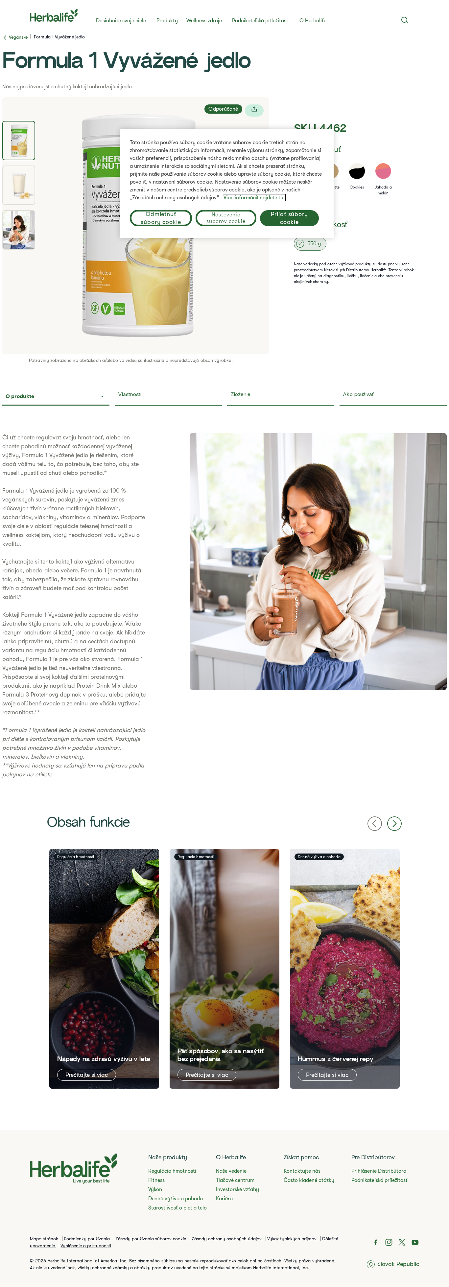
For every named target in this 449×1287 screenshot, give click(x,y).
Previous (375, 824)
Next (394, 824)
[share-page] (254, 110)
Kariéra (224, 1199)
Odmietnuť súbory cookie (161, 218)
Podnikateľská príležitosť (260, 21)
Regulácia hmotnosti (172, 1171)
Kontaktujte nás (302, 1171)
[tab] (18, 140)
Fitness (156, 1180)
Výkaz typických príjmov (292, 1238)
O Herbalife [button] (312, 21)
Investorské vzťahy (237, 1189)
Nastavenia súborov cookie (225, 218)
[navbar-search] (405, 20)
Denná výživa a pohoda (175, 1199)
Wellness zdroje (204, 21)
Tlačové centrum (235, 1180)
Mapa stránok (44, 1238)
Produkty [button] (167, 21)
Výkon (155, 1189)
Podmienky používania (87, 1238)
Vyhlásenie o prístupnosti (85, 1245)
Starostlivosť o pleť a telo (177, 1208)
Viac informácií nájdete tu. (254, 198)
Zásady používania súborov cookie (151, 1238)
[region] (227, 183)
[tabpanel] (224, 606)
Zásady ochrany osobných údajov (227, 1238)
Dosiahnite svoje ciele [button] (121, 21)
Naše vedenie (231, 1171)
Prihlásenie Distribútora (378, 1171)
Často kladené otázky (309, 1180)
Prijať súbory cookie (289, 218)
